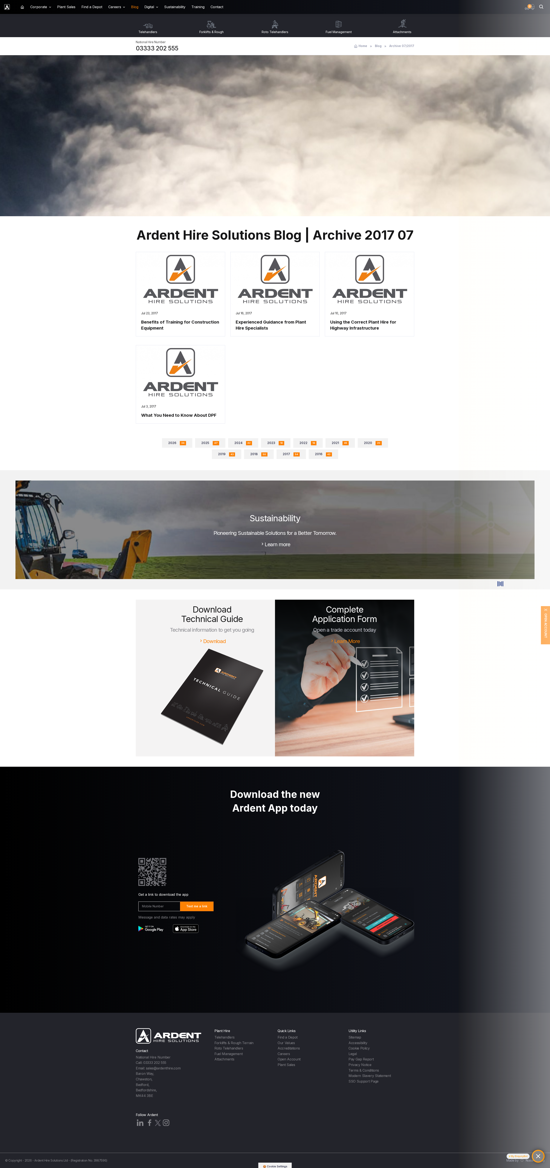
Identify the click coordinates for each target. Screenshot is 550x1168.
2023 (275, 443)
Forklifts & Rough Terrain (234, 1043)
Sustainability (174, 7)
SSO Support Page (363, 1081)
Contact (217, 7)
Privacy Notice (359, 1065)
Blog (134, 7)
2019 (226, 454)
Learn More (347, 641)
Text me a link (196, 906)
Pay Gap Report (361, 1059)
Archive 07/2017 (401, 46)
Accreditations (289, 1048)
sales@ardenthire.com (163, 1068)
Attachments (224, 1059)
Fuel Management (228, 1054)
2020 (372, 443)
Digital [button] (149, 7)
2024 (242, 443)
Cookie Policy (359, 1048)
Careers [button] (114, 7)
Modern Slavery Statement (369, 1076)
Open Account (289, 1059)
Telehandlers (224, 1037)
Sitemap (354, 1037)
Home (363, 46)
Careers (284, 1054)
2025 (209, 443)
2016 (323, 454)
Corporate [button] (38, 7)
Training (198, 7)
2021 (339, 443)
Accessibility (357, 1043)
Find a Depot (91, 7)
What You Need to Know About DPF (178, 415)
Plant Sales (66, 7)
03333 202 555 (157, 48)
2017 (290, 454)
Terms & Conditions (363, 1070)
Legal (352, 1054)
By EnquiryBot (519, 1156)
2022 (307, 443)
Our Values (286, 1043)
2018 (258, 454)
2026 (176, 443)
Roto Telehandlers (228, 1048)
